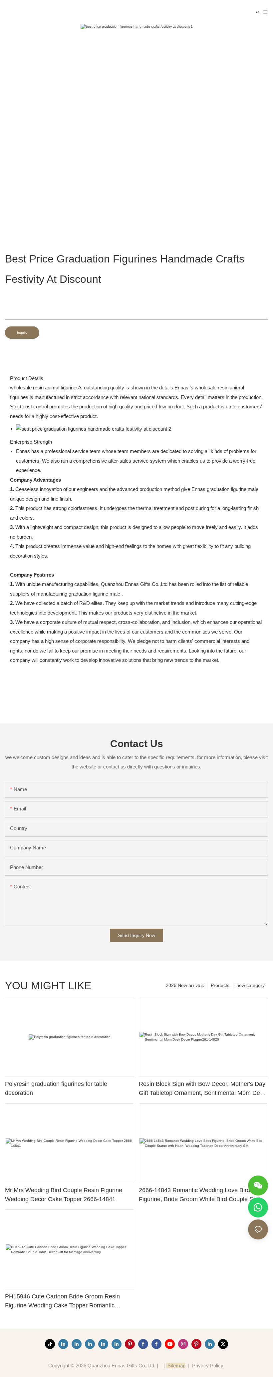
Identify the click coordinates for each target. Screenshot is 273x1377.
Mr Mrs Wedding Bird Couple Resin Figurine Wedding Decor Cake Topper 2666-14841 (63, 1194)
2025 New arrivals (185, 985)
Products (220, 985)
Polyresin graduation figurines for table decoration (56, 1088)
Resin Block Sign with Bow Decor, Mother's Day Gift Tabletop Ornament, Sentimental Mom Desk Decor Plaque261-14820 (202, 1089)
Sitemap (175, 1365)
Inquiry (22, 332)
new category (250, 985)
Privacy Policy (207, 1365)
